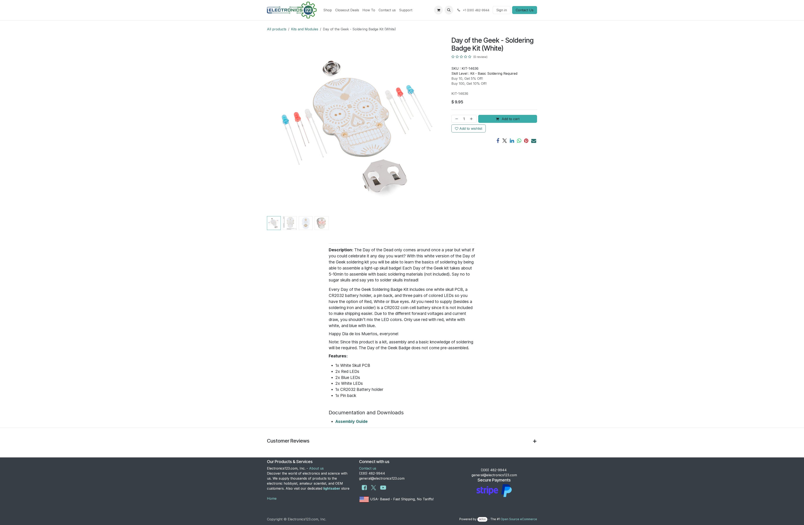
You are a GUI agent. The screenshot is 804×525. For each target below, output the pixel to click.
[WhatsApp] (519, 140)
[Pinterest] (526, 140)
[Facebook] (497, 140)
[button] (449, 10)
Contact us (367, 468)
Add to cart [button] (510, 119)
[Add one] (472, 119)
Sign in (501, 10)
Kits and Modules (304, 29)
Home (272, 498)
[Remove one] (456, 119)
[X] (504, 140)
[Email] (533, 140)
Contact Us (524, 10)
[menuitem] (328, 10)
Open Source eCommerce (519, 519)
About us (316, 468)
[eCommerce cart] (438, 10)
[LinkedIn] (512, 140)
